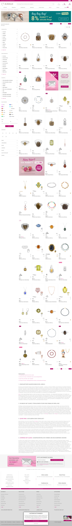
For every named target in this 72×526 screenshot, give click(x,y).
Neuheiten (32, 7)
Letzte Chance (41, 7)
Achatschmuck (21, 494)
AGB (5, 522)
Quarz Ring (23, 419)
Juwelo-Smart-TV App (10, 482)
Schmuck (5, 7)
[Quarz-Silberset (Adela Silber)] (25, 37)
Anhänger (56, 413)
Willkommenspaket (9, 477)
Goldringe (3, 505)
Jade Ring (38, 505)
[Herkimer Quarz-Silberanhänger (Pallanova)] (65, 122)
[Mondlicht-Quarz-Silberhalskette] (25, 291)
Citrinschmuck (21, 501)
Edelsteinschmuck (10, 9)
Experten (27, 477)
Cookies (14, 522)
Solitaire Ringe (57, 501)
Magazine (27, 479)
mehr (2, 507)
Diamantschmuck (22, 503)
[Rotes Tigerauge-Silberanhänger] (52, 58)
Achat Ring (38, 494)
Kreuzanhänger (57, 494)
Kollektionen (23, 7)
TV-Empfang (9, 480)
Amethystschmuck (22, 496)
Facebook (55, 513)
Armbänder (3, 498)
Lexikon (57, 7)
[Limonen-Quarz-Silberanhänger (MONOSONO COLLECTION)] (52, 143)
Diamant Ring (38, 501)
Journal (27, 483)
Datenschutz (9, 522)
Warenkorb (69, 4)
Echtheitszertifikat (9, 476)
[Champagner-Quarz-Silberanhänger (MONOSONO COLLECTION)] (25, 269)
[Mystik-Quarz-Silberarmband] (52, 185)
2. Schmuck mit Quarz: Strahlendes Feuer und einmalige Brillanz (30, 376)
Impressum (18, 522)
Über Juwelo (27, 474)
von (2, 121)
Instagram (60, 513)
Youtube (58, 513)
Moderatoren (27, 476)
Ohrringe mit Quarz (26, 438)
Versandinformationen (10, 483)
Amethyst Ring (39, 496)
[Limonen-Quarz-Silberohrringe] (25, 312)
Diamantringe (3, 503)
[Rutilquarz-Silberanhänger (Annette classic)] (52, 269)
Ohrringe (46, 413)
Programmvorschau (27, 480)
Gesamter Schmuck (4, 494)
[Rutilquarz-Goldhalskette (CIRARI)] (25, 185)
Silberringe (56, 498)
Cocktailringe (56, 496)
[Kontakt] (11, 0)
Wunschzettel (64, 4)
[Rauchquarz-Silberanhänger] (25, 100)
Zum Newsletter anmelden (57, 460)
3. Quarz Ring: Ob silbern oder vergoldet (26, 378)
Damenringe (3, 501)
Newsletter (27, 482)
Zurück (2, 9)
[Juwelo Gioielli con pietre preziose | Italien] (64, 523)
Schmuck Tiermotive (58, 503)
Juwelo (66, 7)
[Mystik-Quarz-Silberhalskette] (65, 227)
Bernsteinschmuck (22, 499)
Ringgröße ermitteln (9, 486)
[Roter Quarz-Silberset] (52, 354)
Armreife (2, 499)
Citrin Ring (38, 499)
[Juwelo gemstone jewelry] (62, 523)
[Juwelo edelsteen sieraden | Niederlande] (57, 523)
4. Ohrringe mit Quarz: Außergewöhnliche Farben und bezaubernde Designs (32, 380)
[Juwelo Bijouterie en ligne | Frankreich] (55, 523)
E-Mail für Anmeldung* (41, 460)
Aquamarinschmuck (22, 498)
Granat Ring (38, 503)
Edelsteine (14, 7)
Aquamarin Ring (39, 498)
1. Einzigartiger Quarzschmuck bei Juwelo (26, 375)
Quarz (20, 394)
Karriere (2, 522)
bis (10, 121)
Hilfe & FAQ (10, 485)
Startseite (5, 9)
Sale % (50, 7)
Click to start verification (43, 461)
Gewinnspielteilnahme (10, 479)
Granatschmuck (21, 505)
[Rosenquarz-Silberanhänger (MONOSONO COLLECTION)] (65, 143)
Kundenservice (9, 474)
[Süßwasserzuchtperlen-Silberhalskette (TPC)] (52, 291)
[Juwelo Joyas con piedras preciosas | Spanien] (60, 523)
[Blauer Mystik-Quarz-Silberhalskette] (65, 312)
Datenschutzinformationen (44, 464)
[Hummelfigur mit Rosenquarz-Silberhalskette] (65, 354)
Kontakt (22, 522)
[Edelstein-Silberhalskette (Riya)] (38, 100)
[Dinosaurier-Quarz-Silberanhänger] (38, 37)
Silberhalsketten (57, 499)
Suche (53, 4)
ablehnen (40, 517)
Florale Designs (57, 505)
